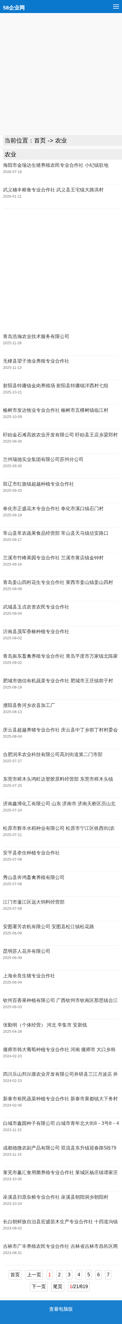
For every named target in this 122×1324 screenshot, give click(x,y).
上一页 (34, 1274)
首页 (40, 140)
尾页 (57, 1286)
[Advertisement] (61, 74)
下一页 (39, 1286)
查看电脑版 (61, 1309)
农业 (61, 140)
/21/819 (79, 1286)
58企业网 (14, 8)
